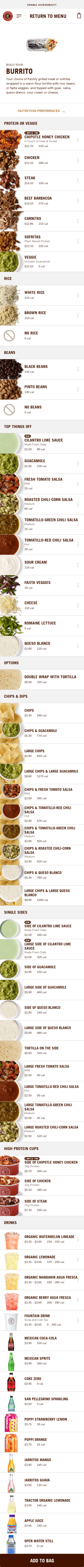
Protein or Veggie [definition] (21, 123)
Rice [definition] (8, 278)
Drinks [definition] (10, 1222)
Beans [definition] (9, 352)
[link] (48, 16)
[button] (78, 140)
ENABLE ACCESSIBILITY (42, 4)
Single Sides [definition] (15, 912)
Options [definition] (11, 662)
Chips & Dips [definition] (16, 696)
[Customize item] (78, 140)
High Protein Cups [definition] (21, 1148)
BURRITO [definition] (19, 71)
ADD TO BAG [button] (42, 1560)
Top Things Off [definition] (18, 426)
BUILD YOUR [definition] (14, 65)
